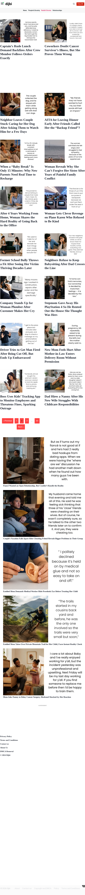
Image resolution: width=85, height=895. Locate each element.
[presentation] (20, 30)
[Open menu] (2, 4)
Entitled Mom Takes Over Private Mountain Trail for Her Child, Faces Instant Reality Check (42, 644)
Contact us (4, 744)
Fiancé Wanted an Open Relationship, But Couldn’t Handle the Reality (33, 486)
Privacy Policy (6, 736)
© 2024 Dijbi (5, 755)
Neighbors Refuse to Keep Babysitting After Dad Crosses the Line (65, 264)
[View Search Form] (74, 4)
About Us (4, 748)
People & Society (34, 10)
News (25, 10)
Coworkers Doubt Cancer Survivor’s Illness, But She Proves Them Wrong (62, 50)
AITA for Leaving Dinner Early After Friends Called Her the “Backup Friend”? (62, 123)
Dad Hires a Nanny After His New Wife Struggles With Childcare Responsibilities (64, 400)
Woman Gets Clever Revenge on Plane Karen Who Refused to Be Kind (64, 217)
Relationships (57, 10)
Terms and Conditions (9, 740)
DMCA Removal (6, 751)
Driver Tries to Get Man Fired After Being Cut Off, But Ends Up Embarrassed (20, 353)
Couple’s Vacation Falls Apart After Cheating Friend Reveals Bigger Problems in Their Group (43, 538)
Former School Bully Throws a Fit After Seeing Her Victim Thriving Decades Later (19, 264)
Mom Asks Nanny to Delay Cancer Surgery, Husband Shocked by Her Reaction (37, 697)
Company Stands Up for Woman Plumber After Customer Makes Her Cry (17, 307)
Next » (20, 427)
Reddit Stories (46, 10)
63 (37, 421)
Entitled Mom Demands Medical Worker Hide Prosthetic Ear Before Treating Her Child (40, 591)
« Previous (7, 421)
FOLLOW (80, 4)
